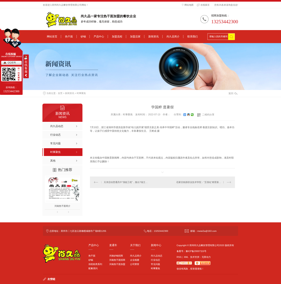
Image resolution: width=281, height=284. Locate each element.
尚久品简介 (173, 36)
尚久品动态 (156, 255)
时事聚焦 (81, 93)
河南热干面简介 (62, 206)
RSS (179, 257)
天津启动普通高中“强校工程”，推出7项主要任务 (126, 182)
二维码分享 (208, 114)
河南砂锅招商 (116, 255)
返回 (230, 93)
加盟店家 (135, 36)
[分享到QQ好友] (188, 114)
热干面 (69, 36)
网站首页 (52, 36)
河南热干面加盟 (117, 264)
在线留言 (205, 5)
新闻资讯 (153, 36)
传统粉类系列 (95, 264)
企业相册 (134, 260)
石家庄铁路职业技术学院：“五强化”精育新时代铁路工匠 (203, 182)
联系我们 (192, 36)
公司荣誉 (134, 264)
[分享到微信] (192, 114)
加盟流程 (117, 36)
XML (186, 257)
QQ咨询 (12, 62)
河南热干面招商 (117, 260)
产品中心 (99, 36)
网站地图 (189, 5)
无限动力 (206, 257)
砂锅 (83, 36)
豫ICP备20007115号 (196, 251)
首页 (60, 93)
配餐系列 (93, 268)
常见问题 (155, 264)
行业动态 (155, 260)
